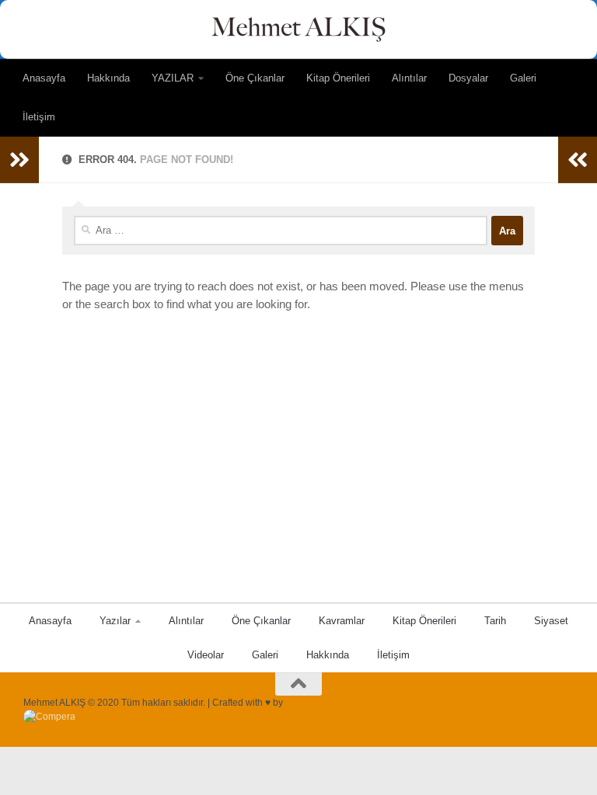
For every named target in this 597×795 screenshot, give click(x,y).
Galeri (523, 78)
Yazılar (115, 621)
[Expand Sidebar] (19, 160)
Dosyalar (468, 78)
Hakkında (108, 78)
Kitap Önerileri (338, 78)
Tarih (495, 621)
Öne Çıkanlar (255, 78)
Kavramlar (342, 621)
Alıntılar (409, 78)
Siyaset (551, 621)
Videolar (205, 655)
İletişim (39, 117)
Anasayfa (44, 78)
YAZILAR (173, 78)
